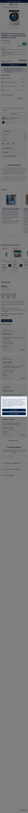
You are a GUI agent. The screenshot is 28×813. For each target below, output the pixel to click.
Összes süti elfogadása (14, 413)
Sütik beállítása (14, 410)
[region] (14, 406)
